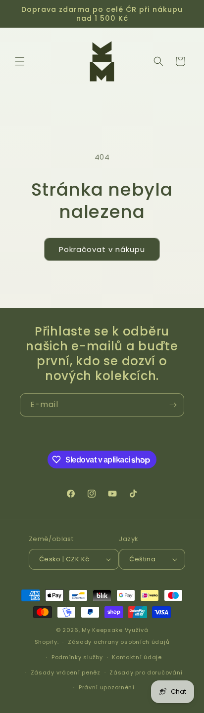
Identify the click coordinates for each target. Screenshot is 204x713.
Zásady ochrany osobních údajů (118, 642)
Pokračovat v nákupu (102, 249)
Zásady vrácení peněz (66, 672)
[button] (20, 61)
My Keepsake (102, 630)
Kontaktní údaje (137, 657)
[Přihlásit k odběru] (173, 405)
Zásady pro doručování (146, 672)
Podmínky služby (77, 657)
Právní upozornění (107, 687)
